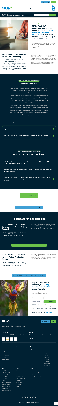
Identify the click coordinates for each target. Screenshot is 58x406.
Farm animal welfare (6, 353)
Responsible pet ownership (36, 376)
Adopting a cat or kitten (35, 372)
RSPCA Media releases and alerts (51, 309)
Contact (17, 386)
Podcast (31, 353)
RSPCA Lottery (47, 365)
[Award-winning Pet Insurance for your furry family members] (31, 339)
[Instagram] (33, 397)
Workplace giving (47, 353)
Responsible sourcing (6, 390)
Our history (18, 384)
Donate (45, 349)
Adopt (31, 368)
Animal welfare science (7, 349)
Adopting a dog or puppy (35, 370)
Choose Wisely (5, 388)
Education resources (6, 382)
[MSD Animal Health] (11, 339)
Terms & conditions (35, 399)
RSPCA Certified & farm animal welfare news (38, 309)
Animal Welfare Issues (20, 351)
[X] (22, 397)
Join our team (19, 382)
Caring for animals (6, 351)
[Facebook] (27, 397)
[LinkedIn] (25, 397)
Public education (5, 355)
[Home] (3, 19)
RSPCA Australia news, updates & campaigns (38, 305)
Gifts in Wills (46, 357)
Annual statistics (19, 376)
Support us (46, 346)
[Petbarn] (7, 339)
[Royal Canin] (3, 339)
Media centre (33, 351)
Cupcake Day (47, 363)
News (31, 346)
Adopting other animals (35, 374)
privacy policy (49, 312)
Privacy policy (27, 399)
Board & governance (20, 378)
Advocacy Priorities (20, 349)
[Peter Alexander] (15, 339)
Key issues (18, 346)
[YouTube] (30, 397)
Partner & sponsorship (49, 351)
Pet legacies (46, 361)
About (7, 18)
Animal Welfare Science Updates (49, 305)
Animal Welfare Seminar (7, 376)
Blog (31, 349)
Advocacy (4, 357)
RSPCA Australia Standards (8, 372)
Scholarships (18, 380)
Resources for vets (6, 384)
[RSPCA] (7, 8)
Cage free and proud (6, 386)
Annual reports (19, 374)
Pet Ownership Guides (6, 374)
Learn (3, 368)
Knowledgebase (5, 370)
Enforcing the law (5, 359)
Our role (3, 346)
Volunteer (46, 355)
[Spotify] (35, 397)
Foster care (46, 359)
